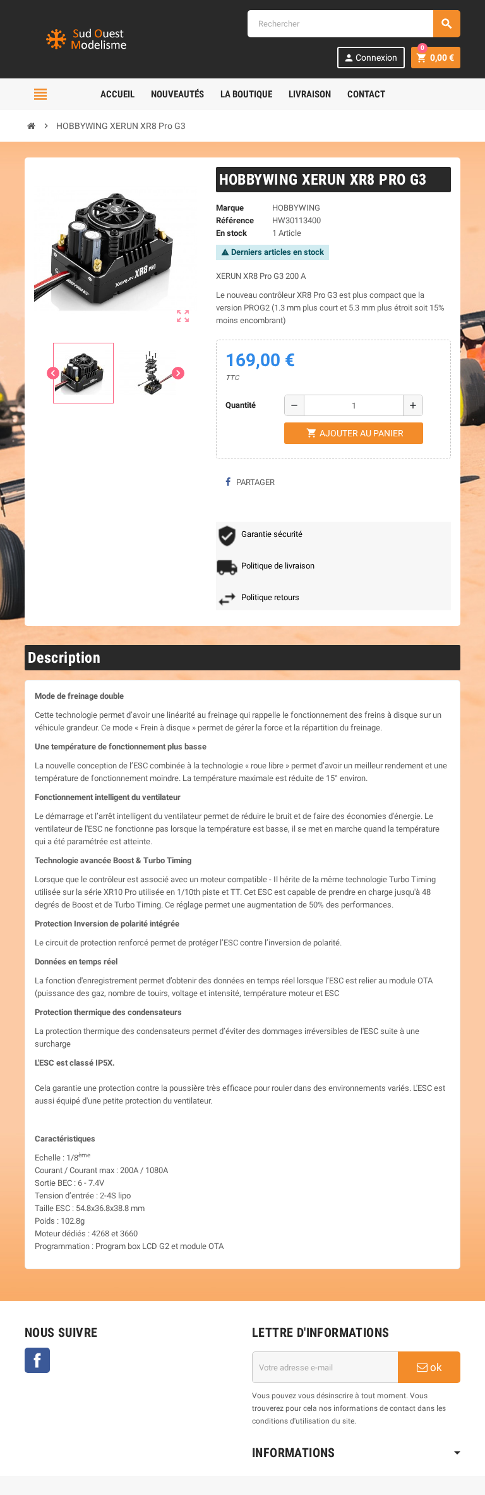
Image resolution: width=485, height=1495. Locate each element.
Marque (230, 207)
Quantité (240, 405)
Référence (235, 220)
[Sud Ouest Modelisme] (88, 38)
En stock (231, 233)
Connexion (370, 57)
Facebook (37, 1360)
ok (435, 1367)
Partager (254, 482)
